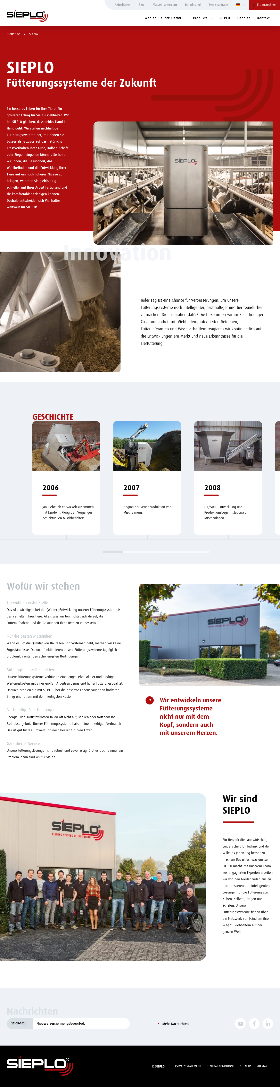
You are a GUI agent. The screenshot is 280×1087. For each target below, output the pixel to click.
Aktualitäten (123, 5)
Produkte (200, 18)
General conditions (220, 1066)
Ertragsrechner (266, 5)
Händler (243, 18)
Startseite (13, 34)
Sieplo (33, 34)
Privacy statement (188, 1066)
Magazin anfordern (165, 5)
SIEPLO (225, 18)
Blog (142, 5)
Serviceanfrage (218, 5)
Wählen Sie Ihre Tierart (163, 18)
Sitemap (245, 1066)
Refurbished (193, 5)
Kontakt (263, 18)
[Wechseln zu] (240, 5)
